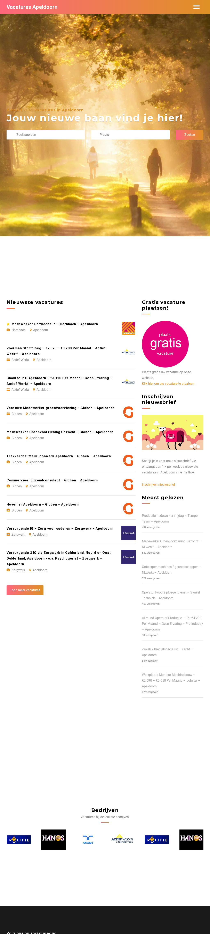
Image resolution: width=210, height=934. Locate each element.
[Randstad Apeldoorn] (53, 840)
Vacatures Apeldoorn (32, 7)
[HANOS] (19, 840)
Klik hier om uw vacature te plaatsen (168, 384)
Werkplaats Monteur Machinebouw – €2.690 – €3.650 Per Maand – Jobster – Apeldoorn (171, 680)
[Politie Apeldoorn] (122, 839)
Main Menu (196, 7)
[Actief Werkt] (88, 840)
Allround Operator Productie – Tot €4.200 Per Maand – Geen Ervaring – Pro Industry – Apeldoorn (172, 623)
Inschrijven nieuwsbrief (158, 485)
